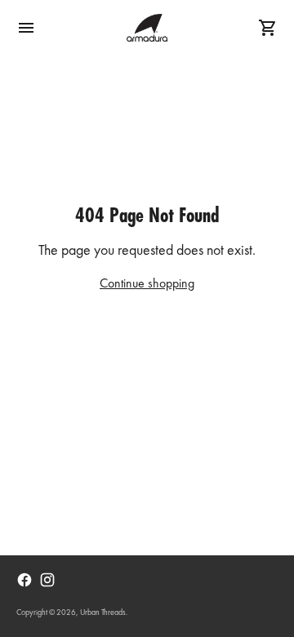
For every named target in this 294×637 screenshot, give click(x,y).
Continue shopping (147, 284)
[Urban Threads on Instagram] (47, 580)
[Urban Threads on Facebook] (24, 580)
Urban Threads (103, 612)
